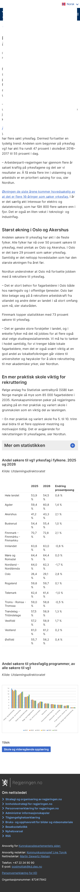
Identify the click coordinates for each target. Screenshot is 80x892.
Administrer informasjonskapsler (27, 813)
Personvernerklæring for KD (19, 873)
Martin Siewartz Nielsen (35, 856)
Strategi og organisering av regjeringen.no (33, 799)
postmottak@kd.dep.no (27, 866)
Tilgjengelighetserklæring (22, 817)
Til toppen (40, 768)
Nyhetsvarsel (14, 831)
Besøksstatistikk (16, 826)
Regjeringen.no (27, 782)
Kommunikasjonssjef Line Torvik (47, 852)
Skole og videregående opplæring (26, 749)
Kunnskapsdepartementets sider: (40, 845)
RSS (8, 835)
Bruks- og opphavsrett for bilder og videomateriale (39, 822)
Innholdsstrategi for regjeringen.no (28, 803)
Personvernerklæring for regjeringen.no (32, 808)
